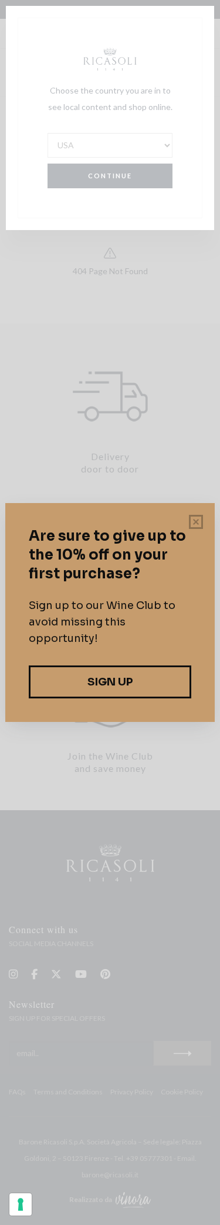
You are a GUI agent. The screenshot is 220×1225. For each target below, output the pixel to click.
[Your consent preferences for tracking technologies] (20, 1204)
